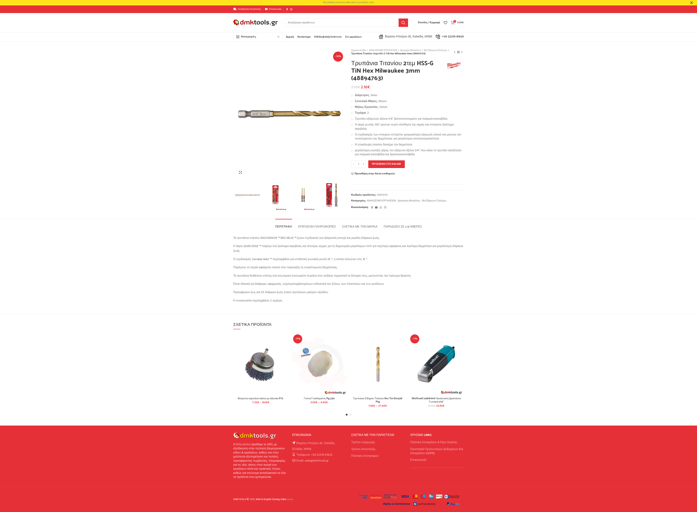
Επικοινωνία (418, 460)
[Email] (376, 207)
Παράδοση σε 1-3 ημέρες (403, 226)
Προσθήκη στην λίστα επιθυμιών (375, 174)
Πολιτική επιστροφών (365, 456)
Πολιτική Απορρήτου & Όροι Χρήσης (433, 442)
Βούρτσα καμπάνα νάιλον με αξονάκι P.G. (261, 398)
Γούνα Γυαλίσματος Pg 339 (319, 398)
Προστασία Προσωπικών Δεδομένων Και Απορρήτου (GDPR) (436, 451)
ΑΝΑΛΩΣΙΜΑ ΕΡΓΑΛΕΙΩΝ (383, 50)
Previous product (454, 52)
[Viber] (385, 207)
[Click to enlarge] (240, 172)
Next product (462, 52)
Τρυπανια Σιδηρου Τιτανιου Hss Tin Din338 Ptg (377, 400)
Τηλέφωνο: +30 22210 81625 (314, 455)
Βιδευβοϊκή (243, 444)
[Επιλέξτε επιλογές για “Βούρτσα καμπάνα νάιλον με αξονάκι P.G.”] (285, 347)
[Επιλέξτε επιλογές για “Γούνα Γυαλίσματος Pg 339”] (343, 347)
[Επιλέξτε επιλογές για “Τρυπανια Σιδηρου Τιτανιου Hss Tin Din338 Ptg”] (402, 347)
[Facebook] (287, 9)
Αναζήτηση (403, 23)
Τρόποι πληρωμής (363, 442)
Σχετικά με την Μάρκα (360, 226)
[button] (461, 347)
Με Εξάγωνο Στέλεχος (435, 50)
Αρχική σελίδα (358, 50)
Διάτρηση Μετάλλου (410, 50)
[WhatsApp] (381, 207)
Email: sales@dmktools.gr (312, 460)
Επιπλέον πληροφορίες (317, 226)
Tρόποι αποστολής (363, 449)
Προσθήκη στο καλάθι (386, 164)
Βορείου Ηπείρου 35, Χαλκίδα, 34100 (408, 36)
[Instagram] (291, 9)
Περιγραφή (283, 226)
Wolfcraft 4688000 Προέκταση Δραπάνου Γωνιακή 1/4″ (436, 400)
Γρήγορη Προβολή (285, 355)
